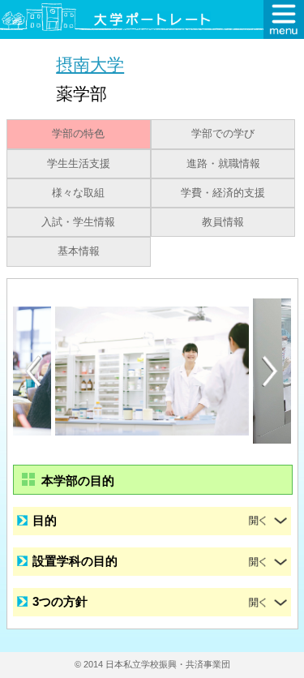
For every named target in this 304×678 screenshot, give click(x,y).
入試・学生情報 (78, 222)
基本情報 (79, 251)
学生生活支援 (78, 164)
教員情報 (223, 222)
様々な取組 (78, 193)
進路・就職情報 (223, 164)
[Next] (270, 371)
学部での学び (223, 133)
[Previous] (33, 371)
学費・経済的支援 (223, 193)
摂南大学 (90, 64)
